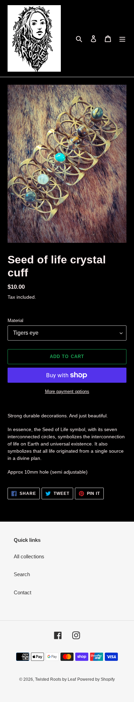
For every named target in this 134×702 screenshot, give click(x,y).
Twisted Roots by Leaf (55, 679)
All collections (29, 556)
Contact (22, 592)
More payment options (67, 391)
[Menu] (122, 38)
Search (22, 574)
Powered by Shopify (96, 679)
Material (15, 320)
